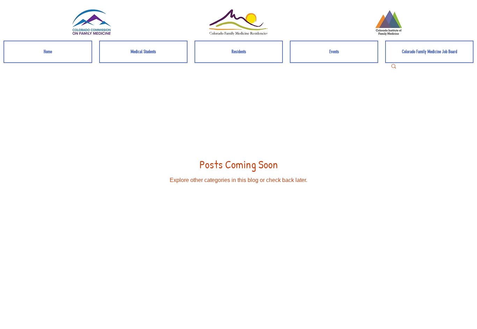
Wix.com (309, 270)
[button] (393, 66)
